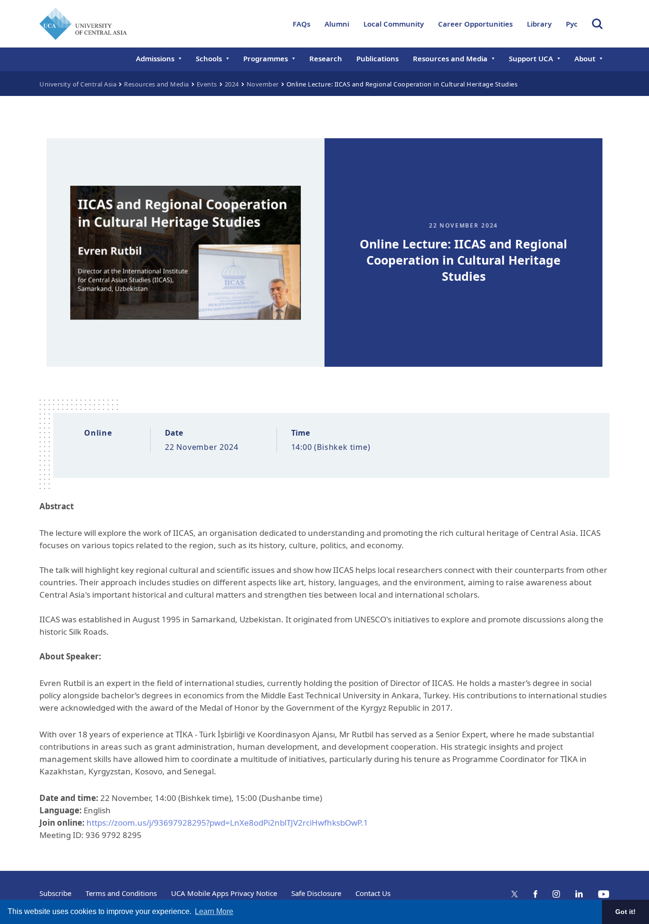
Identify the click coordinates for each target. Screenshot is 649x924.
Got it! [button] (625, 911)
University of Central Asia (77, 84)
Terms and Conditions (121, 893)
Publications (377, 58)
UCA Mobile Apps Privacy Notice (224, 893)
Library (539, 24)
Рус (572, 24)
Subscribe (55, 893)
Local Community (393, 24)
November (263, 84)
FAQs (301, 24)
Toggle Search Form (597, 24)
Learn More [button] (214, 911)
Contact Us (373, 893)
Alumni (336, 24)
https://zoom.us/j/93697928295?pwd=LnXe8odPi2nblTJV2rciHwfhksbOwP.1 (227, 822)
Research (325, 58)
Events (207, 84)
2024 (232, 84)
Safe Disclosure (316, 893)
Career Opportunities (475, 24)
